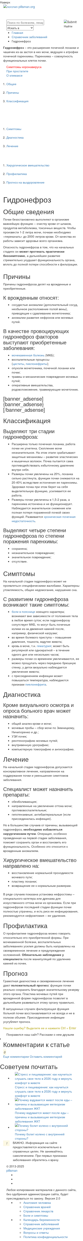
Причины (12, 92)
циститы (18, 363)
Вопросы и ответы (36, 1232)
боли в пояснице (23, 611)
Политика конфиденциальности (45, 1237)
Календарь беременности (41, 1219)
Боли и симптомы (35, 1215)
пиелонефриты (36, 363)
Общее (11, 84)
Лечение (12, 146)
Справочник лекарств (38, 1211)
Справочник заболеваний (29, 37)
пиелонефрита (35, 684)
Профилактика (16, 174)
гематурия (44, 646)
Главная (17, 32)
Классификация (17, 101)
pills (11, 1170)
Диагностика (15, 137)
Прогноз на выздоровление (25, 182)
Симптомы (13, 129)
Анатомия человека (37, 1202)
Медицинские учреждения (41, 1228)
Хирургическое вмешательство (27, 165)
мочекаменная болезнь (28, 355)
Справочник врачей (37, 1207)
